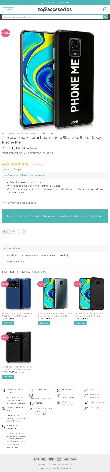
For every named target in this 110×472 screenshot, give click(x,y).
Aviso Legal (94, 408)
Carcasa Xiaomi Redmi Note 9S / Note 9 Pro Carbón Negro (90, 314)
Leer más (8, 323)
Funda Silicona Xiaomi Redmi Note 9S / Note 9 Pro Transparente (55, 314)
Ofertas (56, 464)
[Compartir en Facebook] (9, 231)
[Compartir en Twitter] (14, 231)
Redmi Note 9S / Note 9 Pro (40, 133)
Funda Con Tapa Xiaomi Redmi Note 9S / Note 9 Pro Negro (17, 368)
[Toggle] (4, 175)
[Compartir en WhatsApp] (4, 231)
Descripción (14, 248)
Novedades (44, 464)
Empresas (67, 464)
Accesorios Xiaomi (12, 133)
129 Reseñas (36, 164)
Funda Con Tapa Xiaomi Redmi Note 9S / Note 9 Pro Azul (17, 314)
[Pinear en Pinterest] (24, 231)
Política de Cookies (97, 402)
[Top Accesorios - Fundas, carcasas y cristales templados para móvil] (55, 9)
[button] (8, 9)
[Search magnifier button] (105, 17)
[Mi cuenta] (105, 9)
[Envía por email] (19, 231)
